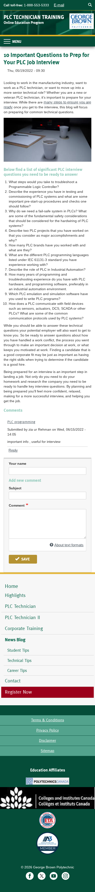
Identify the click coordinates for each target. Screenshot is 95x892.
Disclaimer (47, 740)
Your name (17, 463)
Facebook (30, 876)
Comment (17, 505)
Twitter (42, 876)
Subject (15, 488)
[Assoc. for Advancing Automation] (47, 843)
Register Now (19, 692)
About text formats (69, 545)
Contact (12, 681)
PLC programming (21, 422)
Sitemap (47, 750)
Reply (13, 450)
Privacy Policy (47, 730)
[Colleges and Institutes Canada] (47, 798)
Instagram (65, 876)
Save (25, 559)
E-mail (59, 5)
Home (11, 586)
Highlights (15, 595)
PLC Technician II (22, 617)
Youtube (53, 876)
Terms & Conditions (47, 720)
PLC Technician (20, 606)
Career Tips (17, 670)
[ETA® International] (47, 820)
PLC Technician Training (34, 17)
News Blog (15, 639)
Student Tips (18, 650)
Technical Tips (19, 660)
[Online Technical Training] (82, 19)
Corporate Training (24, 628)
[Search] (90, 5)
